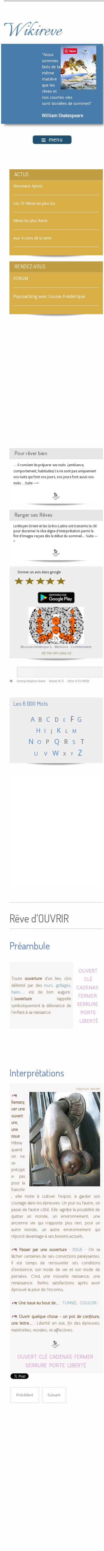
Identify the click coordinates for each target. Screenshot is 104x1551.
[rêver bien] (56, 496)
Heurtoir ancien (88, 1088)
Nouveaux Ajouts (27, 186)
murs (48, 985)
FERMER (87, 995)
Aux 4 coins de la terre (32, 238)
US (69, 653)
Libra (62, 653)
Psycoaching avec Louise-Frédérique (49, 296)
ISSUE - (79, 1249)
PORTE (88, 1012)
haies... (17, 992)
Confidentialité (81, 647)
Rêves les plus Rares (30, 220)
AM (55, 653)
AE (43, 653)
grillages (63, 985)
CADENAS (87, 987)
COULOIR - (89, 1302)
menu (56, 140)
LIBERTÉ (88, 1020)
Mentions (62, 647)
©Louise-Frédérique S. (36, 647)
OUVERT (88, 970)
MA (49, 653)
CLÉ (88, 978)
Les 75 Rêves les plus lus (34, 203)
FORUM (20, 278)
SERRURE (87, 1003)
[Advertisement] (52, 386)
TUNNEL (69, 1302)
